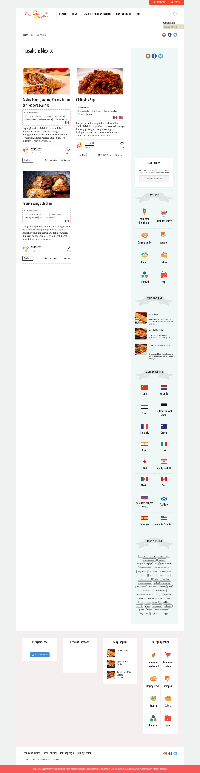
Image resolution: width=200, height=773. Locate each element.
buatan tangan (144, 579)
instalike (162, 587)
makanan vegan (161, 610)
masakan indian (144, 583)
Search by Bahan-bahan (97, 14)
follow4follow (165, 572)
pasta (168, 598)
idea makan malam (161, 568)
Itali (164, 450)
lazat (142, 610)
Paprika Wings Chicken (37, 203)
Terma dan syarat (31, 753)
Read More (28, 160)
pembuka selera (149, 560)
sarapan (164, 242)
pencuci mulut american (159, 556)
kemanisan (157, 606)
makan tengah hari (155, 598)
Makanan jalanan (85, 114)
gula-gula (167, 606)
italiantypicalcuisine (145, 595)
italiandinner (148, 591)
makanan (143, 575)
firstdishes (153, 572)
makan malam (30, 119)
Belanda (164, 393)
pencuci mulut (165, 564)
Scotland (163, 504)
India (144, 450)
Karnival (145, 282)
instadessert (141, 587)
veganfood (144, 614)
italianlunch (160, 591)
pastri (142, 602)
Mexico (144, 485)
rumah (63, 14)
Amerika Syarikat (164, 524)
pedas (147, 606)
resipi (75, 14)
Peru (164, 485)
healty (155, 579)
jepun (144, 467)
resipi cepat (142, 572)
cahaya (158, 595)
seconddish (164, 602)
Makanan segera (45, 119)
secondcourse (152, 602)
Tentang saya (67, 753)
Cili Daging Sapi (85, 100)
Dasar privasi (50, 753)
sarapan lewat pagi (144, 564)
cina (145, 393)
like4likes (141, 598)
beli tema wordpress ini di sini (154, 769)
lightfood (167, 595)
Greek (164, 432)
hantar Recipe (123, 14)
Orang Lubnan (164, 467)
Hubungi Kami (84, 753)
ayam (46, 214)
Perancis (144, 432)
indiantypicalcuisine (162, 583)
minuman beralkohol (33, 116)
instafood (152, 587)
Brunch (61, 116)
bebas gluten (164, 575)
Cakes (164, 262)
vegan (149, 610)
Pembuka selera (50, 116)
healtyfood (165, 579)
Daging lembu (83, 111)
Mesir (144, 413)
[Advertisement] (154, 109)
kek (156, 564)
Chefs (140, 14)
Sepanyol (144, 524)
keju (164, 282)
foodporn (153, 575)
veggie (165, 614)
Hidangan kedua (60, 119)
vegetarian (156, 614)
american (143, 556)
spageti (139, 606)
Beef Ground (96, 111)
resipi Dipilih (36, 148)
